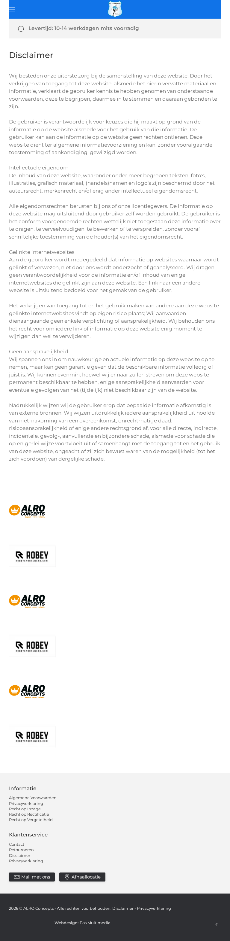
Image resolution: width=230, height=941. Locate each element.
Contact (16, 844)
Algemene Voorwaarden (33, 797)
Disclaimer (19, 855)
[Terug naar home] (115, 9)
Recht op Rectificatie (29, 814)
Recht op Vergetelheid (31, 819)
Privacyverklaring (26, 803)
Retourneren (21, 849)
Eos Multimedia (95, 922)
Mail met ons (35, 877)
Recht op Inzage (25, 808)
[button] (12, 9)
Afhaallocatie (86, 877)
